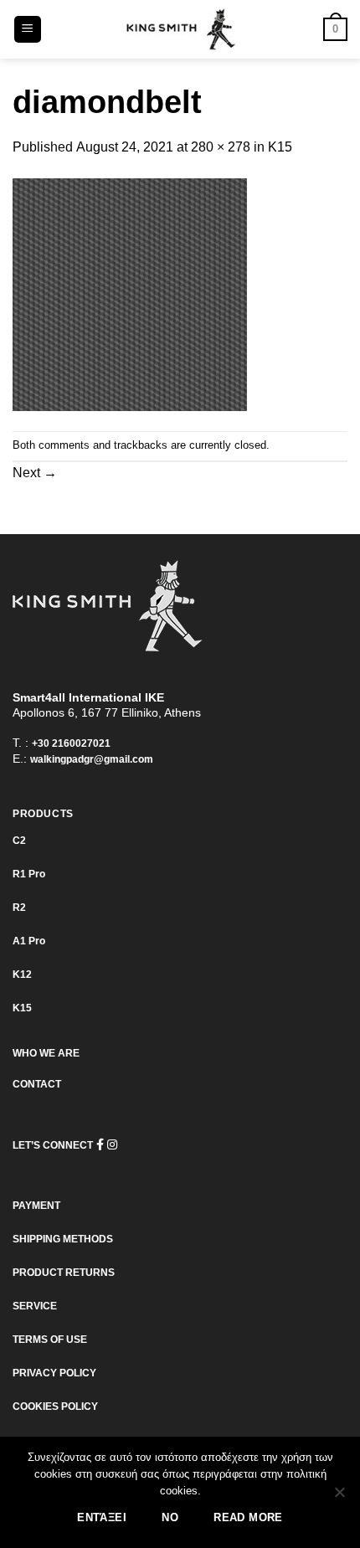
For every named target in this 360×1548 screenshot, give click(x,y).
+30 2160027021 (71, 743)
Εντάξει (101, 1518)
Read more (247, 1518)
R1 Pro (29, 874)
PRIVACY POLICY (54, 1373)
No (170, 1518)
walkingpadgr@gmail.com (91, 759)
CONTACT (37, 1084)
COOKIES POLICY (55, 1406)
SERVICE (35, 1306)
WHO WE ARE (46, 1053)
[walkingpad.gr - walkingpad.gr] (180, 29)
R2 (19, 907)
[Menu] (28, 30)
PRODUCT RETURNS (64, 1272)
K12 (22, 974)
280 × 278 (220, 147)
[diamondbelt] (130, 293)
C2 (19, 840)
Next (35, 472)
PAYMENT (36, 1205)
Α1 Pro (29, 941)
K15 (280, 147)
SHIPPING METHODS (63, 1239)
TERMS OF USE (50, 1339)
